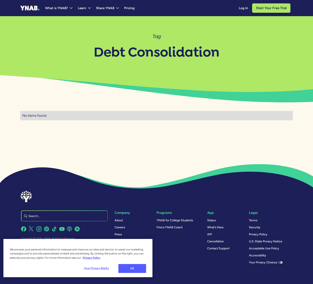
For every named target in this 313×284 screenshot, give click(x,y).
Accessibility (257, 255)
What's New (215, 227)
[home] (29, 8)
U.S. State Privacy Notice (265, 241)
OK (132, 268)
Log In (243, 8)
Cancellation (215, 241)
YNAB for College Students (174, 220)
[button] (59, 8)
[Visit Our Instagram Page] (39, 228)
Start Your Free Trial (271, 8)
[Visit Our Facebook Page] (23, 228)
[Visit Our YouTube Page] (62, 228)
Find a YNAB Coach (169, 227)
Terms (253, 220)
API (209, 234)
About (119, 220)
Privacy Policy (258, 234)
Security (254, 227)
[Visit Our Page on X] (31, 228)
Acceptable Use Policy (264, 248)
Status (211, 220)
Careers (120, 227)
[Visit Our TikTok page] (54, 228)
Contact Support (218, 248)
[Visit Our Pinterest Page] (46, 228)
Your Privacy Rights (96, 268)
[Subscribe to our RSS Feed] (77, 228)
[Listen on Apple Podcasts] (69, 228)
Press (118, 234)
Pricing (129, 8)
